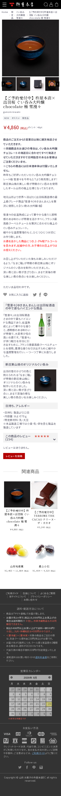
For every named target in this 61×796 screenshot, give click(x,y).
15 (43, 699)
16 (49, 699)
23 (49, 704)
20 (31, 704)
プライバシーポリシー (41, 596)
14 (37, 699)
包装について (29, 593)
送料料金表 (41, 657)
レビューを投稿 (14, 456)
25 (19, 709)
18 (19, 704)
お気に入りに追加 (18, 294)
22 (43, 704)
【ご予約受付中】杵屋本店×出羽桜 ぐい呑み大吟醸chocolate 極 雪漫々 (43, 15)
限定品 (12, 15)
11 (19, 699)
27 (12, 689)
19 (25, 704)
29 (25, 689)
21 (37, 704)
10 (12, 699)
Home (5, 12)
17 (12, 704)
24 (12, 709)
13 (31, 699)
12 (25, 699)
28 (19, 689)
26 (25, 709)
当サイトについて (17, 596)
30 (31, 689)
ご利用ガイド (12, 593)
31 (37, 689)
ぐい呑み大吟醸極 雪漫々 (20, 15)
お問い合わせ (30, 599)
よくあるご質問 (47, 593)
